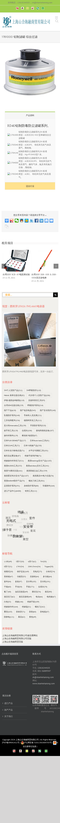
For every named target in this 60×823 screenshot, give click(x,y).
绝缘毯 (26, 606)
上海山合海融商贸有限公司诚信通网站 (20, 635)
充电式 (37, 571)
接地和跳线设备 (45, 430)
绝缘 (19, 601)
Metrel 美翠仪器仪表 (14, 395)
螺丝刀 (40, 606)
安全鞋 (45, 581)
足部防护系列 (12, 485)
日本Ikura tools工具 (39, 440)
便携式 (8, 571)
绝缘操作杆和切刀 (14, 460)
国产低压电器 (28, 410)
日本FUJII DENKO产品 (15, 440)
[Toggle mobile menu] (56, 17)
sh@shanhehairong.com (42, 2)
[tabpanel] (30, 150)
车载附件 (49, 485)
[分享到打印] (46, 221)
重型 (8, 611)
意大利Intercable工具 (15, 425)
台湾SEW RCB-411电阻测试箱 (15, 274)
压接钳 (34, 576)
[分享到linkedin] (42, 221)
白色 (7, 601)
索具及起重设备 (12, 455)
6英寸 (32, 561)
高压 (21, 617)
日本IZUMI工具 (12, 445)
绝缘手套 (33, 601)
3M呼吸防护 (33, 390)
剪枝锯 (8, 576)
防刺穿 (20, 611)
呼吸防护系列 (35, 405)
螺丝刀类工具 (36, 480)
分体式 (50, 571)
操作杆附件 (11, 435)
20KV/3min (34, 566)
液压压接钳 (25, 596)
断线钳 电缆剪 (29, 435)
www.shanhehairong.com (43, 683)
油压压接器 (21, 591)
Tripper (48, 566)
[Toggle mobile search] (56, 21)
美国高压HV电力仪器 (43, 475)
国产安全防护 (48, 410)
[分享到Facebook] (37, 221)
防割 (32, 611)
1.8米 (8, 561)
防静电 (9, 617)
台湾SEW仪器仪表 (13, 405)
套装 (18, 581)
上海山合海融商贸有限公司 (27, 739)
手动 (18, 586)
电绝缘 (51, 596)
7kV (43, 561)
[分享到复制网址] (7, 226)
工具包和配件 (12, 420)
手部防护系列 (38, 425)
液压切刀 (9, 596)
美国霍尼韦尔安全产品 (16, 475)
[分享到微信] (17, 221)
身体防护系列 (31, 485)
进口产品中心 (12, 491)
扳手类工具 (11, 430)
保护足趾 (23, 571)
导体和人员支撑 (33, 415)
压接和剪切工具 (36, 400)
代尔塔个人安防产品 (39, 395)
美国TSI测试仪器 (13, 470)
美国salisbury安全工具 (37, 465)
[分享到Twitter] (32, 221)
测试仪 (36, 591)
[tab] (30, 115)
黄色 (32, 617)
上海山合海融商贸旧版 (12, 641)
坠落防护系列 (12, 415)
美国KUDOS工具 (13, 465)
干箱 (7, 586)
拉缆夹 (27, 430)
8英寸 (8, 566)
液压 (48, 591)
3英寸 (20, 561)
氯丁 (7, 591)
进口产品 (8, 703)
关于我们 (8, 716)
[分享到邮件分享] (51, 221)
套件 (7, 581)
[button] (4, 266)
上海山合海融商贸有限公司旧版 (16, 638)
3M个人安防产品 (13, 390)
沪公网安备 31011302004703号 (38, 742)
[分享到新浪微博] (12, 221)
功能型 (21, 576)
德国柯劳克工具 (33, 420)
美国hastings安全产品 (40, 460)
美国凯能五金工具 (36, 470)
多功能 (47, 576)
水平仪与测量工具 (38, 450)
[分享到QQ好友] (22, 221)
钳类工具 (31, 491)
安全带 (31, 581)
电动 (39, 596)
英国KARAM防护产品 (14, 480)
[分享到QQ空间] (27, 221)
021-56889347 (44, 671)
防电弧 (44, 611)
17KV (20, 566)
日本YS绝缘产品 (33, 445)
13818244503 (44, 668)
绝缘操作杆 (11, 606)
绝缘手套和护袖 (33, 455)
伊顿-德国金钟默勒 (14, 400)
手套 (30, 586)
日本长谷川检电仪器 (14, 450)
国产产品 (10, 410)
